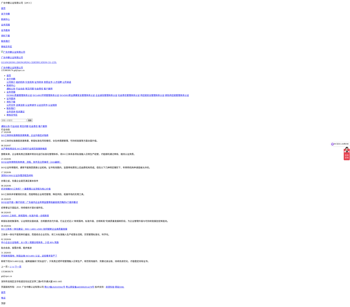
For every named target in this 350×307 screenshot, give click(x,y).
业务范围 (11, 92)
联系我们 (11, 108)
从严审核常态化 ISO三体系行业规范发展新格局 (24, 149)
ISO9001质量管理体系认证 (19, 95)
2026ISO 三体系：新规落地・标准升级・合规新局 (25, 216)
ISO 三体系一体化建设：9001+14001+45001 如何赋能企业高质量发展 (34, 229)
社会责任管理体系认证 (129, 95)
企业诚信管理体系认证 (106, 95)
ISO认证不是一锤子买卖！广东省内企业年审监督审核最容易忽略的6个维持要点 (39, 202)
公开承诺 (66, 82)
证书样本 (38, 82)
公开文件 (11, 105)
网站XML (119, 287)
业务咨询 (11, 112)
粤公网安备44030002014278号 (80, 287)
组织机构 (20, 82)
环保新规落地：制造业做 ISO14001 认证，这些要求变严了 (29, 256)
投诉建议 (20, 112)
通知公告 (11, 89)
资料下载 (11, 102)
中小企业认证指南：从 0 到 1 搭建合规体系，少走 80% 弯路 (30, 242)
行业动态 (20, 89)
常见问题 (29, 89)
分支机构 (29, 82)
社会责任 (38, 89)
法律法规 (20, 105)
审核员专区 (12, 115)
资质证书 (48, 82)
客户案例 (48, 89)
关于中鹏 (11, 79)
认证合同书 (42, 105)
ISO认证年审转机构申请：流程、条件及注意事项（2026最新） (31, 162)
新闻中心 (11, 85)
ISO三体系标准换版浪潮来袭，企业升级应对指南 (24, 135)
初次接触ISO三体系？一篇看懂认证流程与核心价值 (26, 189)
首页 (9, 75)
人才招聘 (57, 82)
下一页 (18, 267)
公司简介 (11, 82)
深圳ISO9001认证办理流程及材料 (17, 175)
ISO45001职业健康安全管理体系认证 (77, 95)
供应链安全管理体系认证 (152, 95)
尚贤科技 (110, 287)
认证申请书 (30, 105)
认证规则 (52, 105)
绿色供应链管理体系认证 (177, 95)
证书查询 (11, 98)
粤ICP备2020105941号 (54, 287)
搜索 (30, 120)
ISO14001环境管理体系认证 (46, 95)
